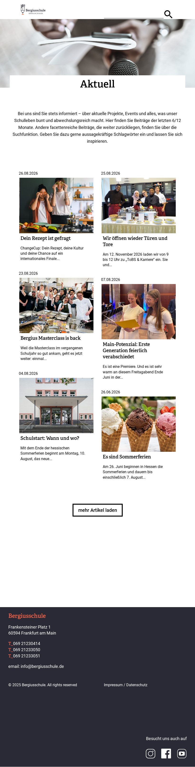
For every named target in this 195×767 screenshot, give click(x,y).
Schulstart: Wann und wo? (49, 438)
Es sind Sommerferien (127, 457)
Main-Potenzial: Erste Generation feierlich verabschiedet (126, 350)
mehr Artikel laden (97, 510)
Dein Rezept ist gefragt (45, 238)
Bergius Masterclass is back (50, 338)
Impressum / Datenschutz (125, 685)
